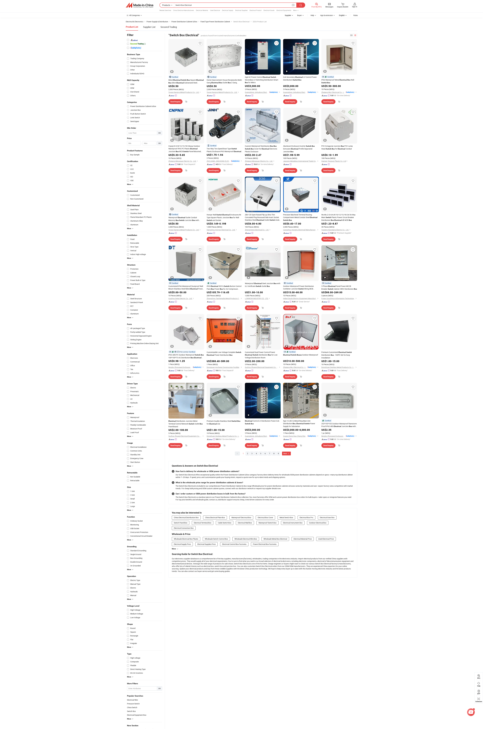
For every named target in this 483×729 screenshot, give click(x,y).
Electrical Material (202, 10)
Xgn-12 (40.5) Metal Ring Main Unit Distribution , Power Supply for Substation (299, 423)
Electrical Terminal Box (202, 523)
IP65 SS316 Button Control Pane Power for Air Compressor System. (224, 287)
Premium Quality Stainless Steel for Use (223, 422)
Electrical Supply (227, 10)
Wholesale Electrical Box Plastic (186, 539)
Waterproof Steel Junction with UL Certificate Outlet (262, 284)
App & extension (326, 15)
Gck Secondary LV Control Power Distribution (300, 78)
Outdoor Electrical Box (317, 523)
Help (312, 15)
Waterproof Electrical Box (241, 517)
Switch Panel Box (180, 523)
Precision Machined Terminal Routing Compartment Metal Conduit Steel (300, 217)
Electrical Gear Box (327, 517)
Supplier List (149, 26)
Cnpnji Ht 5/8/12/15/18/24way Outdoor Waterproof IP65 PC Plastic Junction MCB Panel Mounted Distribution (184, 149)
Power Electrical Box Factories (264, 544)
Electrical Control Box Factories (234, 544)
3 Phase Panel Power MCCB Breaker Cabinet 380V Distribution (339, 287)
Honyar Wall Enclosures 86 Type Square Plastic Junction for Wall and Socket (224, 217)
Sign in (354, 6)
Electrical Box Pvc (306, 517)
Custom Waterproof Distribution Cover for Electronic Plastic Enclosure (261, 149)
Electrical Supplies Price (206, 544)
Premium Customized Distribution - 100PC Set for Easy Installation (336, 355)
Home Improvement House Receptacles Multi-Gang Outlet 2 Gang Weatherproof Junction (224, 81)
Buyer (299, 15)
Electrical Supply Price (182, 544)
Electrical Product (255, 10)
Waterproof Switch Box (267, 523)
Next (285, 453)
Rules (355, 15)
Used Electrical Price (326, 539)
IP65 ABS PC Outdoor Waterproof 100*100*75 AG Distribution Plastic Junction (186, 356)
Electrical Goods (269, 10)
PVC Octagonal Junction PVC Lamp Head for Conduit (337, 147)
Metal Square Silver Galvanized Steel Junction (186, 81)
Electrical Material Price (303, 539)
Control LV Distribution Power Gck (262, 422)
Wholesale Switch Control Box (216, 539)
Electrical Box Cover (265, 517)
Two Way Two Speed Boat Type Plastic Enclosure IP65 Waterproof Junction (224, 150)
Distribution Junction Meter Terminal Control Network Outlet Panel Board (185, 424)
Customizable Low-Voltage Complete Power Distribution (224, 353)
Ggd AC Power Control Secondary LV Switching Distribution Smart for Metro (261, 80)
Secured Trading (168, 26)
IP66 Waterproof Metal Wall (337, 81)
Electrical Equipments (283, 10)
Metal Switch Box (286, 517)
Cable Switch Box (224, 523)
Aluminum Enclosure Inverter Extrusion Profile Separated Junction (299, 149)
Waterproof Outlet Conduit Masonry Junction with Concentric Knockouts (183, 219)
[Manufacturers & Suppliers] (139, 5)
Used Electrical (215, 10)
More (174, 549)
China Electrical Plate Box (215, 517)
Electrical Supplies (241, 10)
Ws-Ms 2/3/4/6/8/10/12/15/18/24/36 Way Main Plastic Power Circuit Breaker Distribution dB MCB (338, 217)
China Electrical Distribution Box (186, 517)
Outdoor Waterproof (300, 355)
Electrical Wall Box (245, 523)
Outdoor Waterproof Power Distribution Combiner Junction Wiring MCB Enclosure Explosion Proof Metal (299, 287)
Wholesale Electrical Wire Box (245, 539)
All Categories (134, 15)
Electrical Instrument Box (293, 523)
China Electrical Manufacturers (183, 10)
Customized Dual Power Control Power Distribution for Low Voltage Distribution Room (261, 355)
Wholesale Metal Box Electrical (275, 539)
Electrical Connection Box (184, 528)
